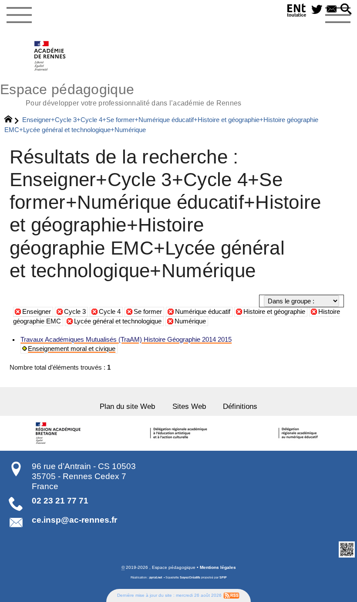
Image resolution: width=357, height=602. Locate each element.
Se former (148, 311)
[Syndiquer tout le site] (231, 595)
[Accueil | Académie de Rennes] (60, 433)
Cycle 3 (75, 311)
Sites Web (189, 406)
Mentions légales (218, 567)
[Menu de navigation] (19, 15)
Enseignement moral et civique (71, 348)
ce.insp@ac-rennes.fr (74, 519)
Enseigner (36, 311)
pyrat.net (155, 577)
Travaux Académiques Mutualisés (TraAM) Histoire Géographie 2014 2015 (126, 339)
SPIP (223, 577)
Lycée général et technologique (118, 321)
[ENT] (297, 12)
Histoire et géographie (274, 311)
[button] (346, 10)
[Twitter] (317, 10)
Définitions (240, 406)
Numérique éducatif (202, 311)
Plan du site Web (127, 406)
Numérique (190, 321)
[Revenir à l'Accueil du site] (12, 120)
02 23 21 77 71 (60, 500)
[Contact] (331, 10)
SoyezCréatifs (190, 577)
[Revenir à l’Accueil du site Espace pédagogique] (50, 55)
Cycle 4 (110, 311)
